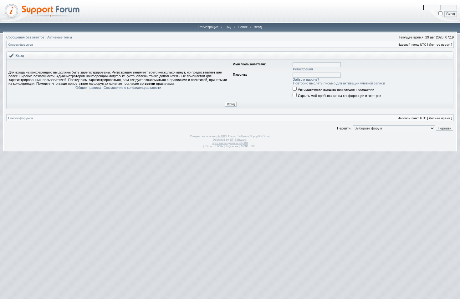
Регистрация (208, 27)
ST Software (238, 139)
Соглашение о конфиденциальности (132, 87)
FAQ (228, 27)
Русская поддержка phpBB (230, 143)
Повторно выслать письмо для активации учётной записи (339, 83)
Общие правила (88, 87)
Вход (258, 27)
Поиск (243, 27)
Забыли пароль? (306, 79)
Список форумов (20, 44)
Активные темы (59, 37)
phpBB (221, 136)
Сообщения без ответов (25, 37)
